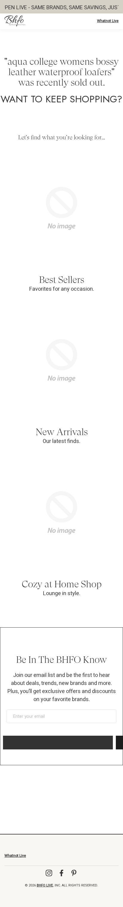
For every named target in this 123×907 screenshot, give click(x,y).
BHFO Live (45, 885)
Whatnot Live (108, 21)
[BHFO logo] (14, 21)
